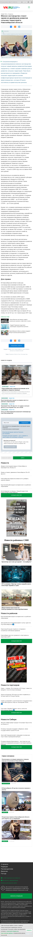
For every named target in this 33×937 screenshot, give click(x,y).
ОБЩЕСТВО (12, 386)
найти (22, 457)
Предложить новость (16, 345)
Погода (3, 874)
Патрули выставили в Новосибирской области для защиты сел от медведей (15, 817)
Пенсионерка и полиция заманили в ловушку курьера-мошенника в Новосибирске (15, 760)
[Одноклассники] (15, 27)
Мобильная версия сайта (9, 883)
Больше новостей (16, 495)
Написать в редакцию (16, 896)
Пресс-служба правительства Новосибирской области (17, 34)
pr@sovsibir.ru (22, 916)
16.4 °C (11, 2)
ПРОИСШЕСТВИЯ (6, 783)
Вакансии (4, 871)
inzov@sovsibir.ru (22, 914)
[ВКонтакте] (11, 27)
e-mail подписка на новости (11, 878)
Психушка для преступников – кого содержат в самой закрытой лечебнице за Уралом (15, 436)
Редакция (4, 867)
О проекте (4, 864)
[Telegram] (19, 27)
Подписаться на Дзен (10, 446)
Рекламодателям (7, 869)
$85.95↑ (15, 2)
